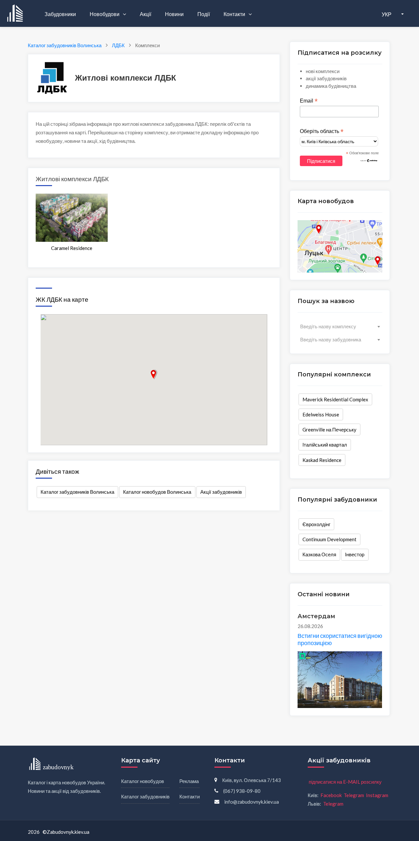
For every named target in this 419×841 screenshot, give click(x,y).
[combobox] (340, 326)
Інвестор (354, 554)
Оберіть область (321, 131)
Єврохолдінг (316, 524)
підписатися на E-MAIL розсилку (345, 782)
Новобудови (105, 14)
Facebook (331, 795)
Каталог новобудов (142, 781)
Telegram (354, 795)
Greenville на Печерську (329, 429)
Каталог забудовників (145, 796)
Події (203, 14)
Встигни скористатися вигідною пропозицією (340, 639)
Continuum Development (329, 539)
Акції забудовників (221, 492)
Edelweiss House (320, 414)
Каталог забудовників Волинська (77, 492)
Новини (174, 14)
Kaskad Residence (321, 460)
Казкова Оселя (319, 554)
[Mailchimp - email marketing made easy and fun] (369, 160)
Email (309, 101)
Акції (145, 14)
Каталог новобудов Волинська (157, 492)
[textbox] (340, 326)
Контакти (235, 14)
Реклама (189, 781)
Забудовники (60, 14)
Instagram (377, 795)
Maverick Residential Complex (335, 399)
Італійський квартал (324, 445)
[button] (154, 374)
